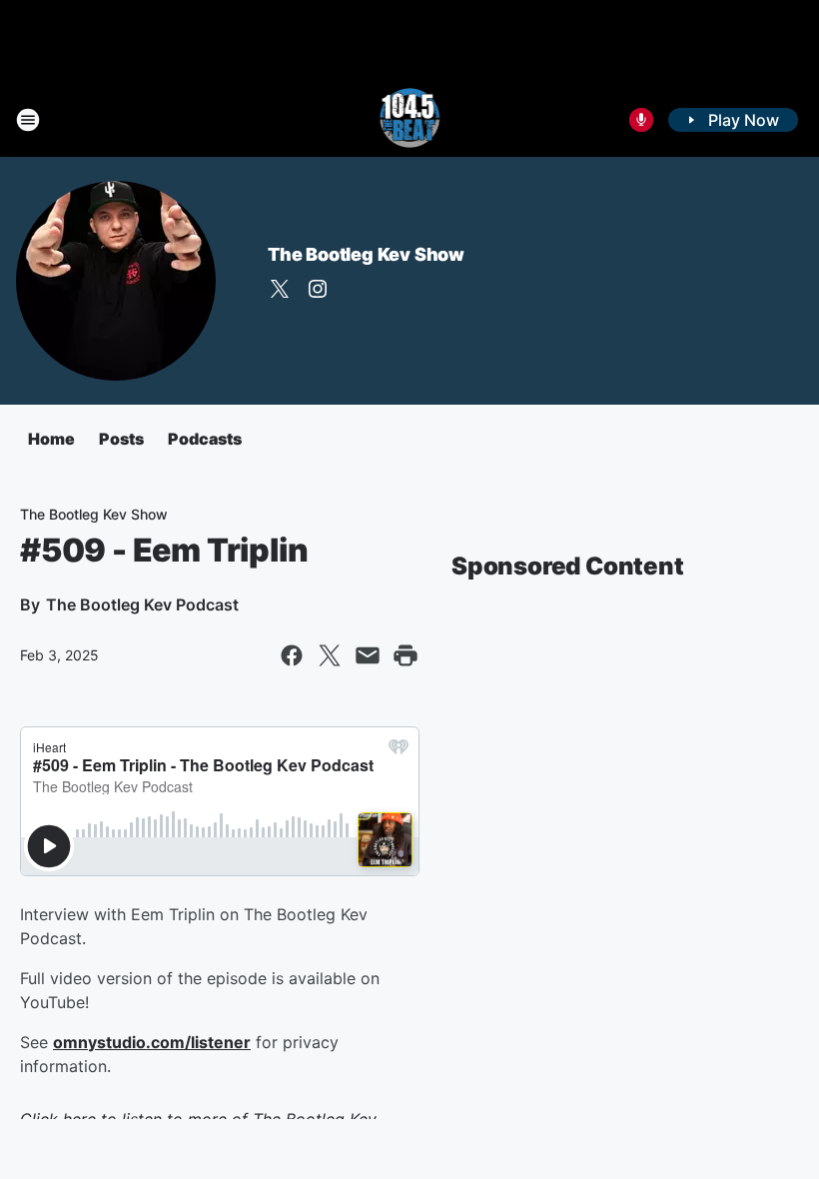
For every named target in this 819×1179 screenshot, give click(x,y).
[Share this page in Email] (368, 655)
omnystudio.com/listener (152, 1042)
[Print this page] (405, 655)
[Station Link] (410, 120)
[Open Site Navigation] (28, 120)
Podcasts (205, 439)
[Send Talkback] (641, 120)
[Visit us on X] (280, 289)
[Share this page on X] (330, 655)
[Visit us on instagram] (318, 289)
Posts (121, 439)
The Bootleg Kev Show (366, 254)
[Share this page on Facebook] (292, 655)
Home (51, 439)
